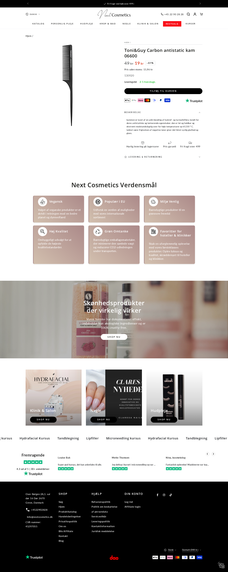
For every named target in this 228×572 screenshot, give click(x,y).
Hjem (28, 35)
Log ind (129, 501)
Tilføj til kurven (163, 90)
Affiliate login (133, 506)
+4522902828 (39, 509)
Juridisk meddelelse (103, 531)
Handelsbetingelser (70, 516)
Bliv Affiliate (66, 531)
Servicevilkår (99, 516)
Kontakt (63, 535)
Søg (61, 501)
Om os (62, 526)
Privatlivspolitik (68, 521)
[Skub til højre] (199, 4)
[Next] (213, 454)
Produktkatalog (68, 511)
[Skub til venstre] (28, 4)
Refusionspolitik (101, 501)
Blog (61, 540)
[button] (188, 14)
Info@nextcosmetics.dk (40, 516)
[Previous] (208, 454)
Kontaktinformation (103, 526)
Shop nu (114, 336)
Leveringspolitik (101, 521)
